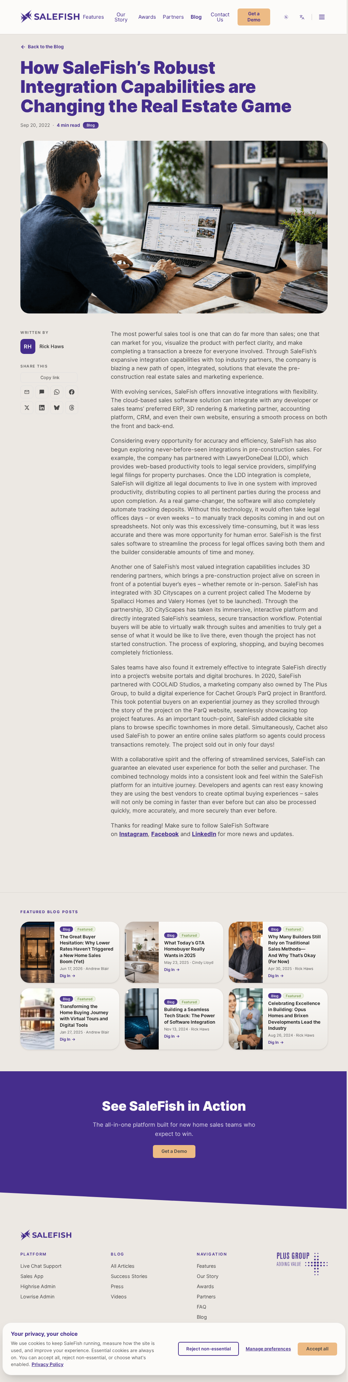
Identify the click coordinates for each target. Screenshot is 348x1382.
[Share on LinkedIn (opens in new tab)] (41, 407)
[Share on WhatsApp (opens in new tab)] (56, 392)
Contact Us (220, 17)
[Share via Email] (26, 392)
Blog (196, 16)
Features (93, 16)
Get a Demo (253, 16)
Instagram (133, 834)
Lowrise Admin (37, 1296)
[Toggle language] (302, 17)
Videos (119, 1296)
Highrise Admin (37, 1286)
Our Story (121, 17)
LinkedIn (204, 834)
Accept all (317, 1348)
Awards (147, 16)
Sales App (32, 1276)
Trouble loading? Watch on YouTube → (176, 774)
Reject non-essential (208, 1348)
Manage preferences (268, 1348)
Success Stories (129, 1276)
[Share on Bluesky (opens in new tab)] (56, 407)
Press (117, 1286)
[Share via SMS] (41, 392)
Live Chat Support (41, 1266)
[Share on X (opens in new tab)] (26, 407)
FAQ (201, 1307)
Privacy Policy (48, 1364)
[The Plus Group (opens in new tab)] (302, 1273)
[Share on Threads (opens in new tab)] (71, 407)
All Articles (123, 1266)
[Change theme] (286, 17)
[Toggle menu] (322, 17)
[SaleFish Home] (45, 1239)
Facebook (165, 834)
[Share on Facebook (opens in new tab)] (71, 392)
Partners (173, 16)
